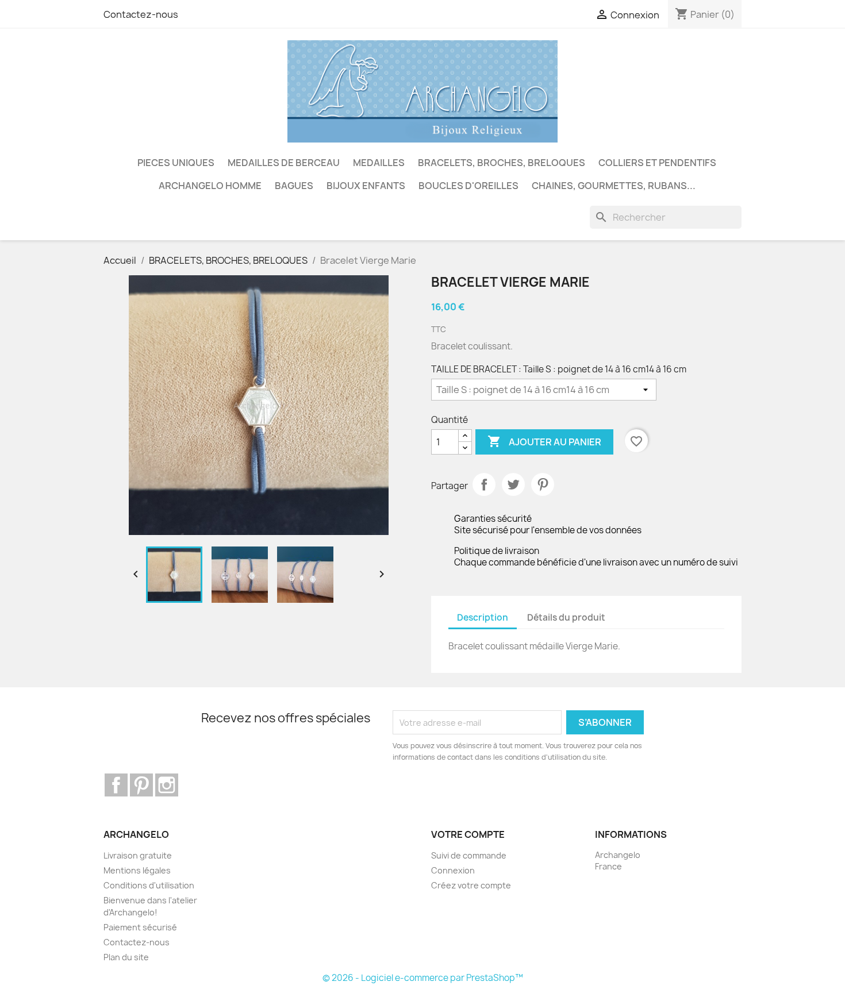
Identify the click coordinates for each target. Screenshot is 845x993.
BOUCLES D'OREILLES (468, 185)
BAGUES (294, 185)
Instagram (166, 784)
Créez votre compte (471, 885)
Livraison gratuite (137, 855)
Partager (484, 484)
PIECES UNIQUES (175, 162)
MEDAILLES (379, 162)
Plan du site (126, 957)
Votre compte (468, 834)
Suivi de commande (468, 855)
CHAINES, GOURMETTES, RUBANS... (614, 185)
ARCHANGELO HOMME (210, 185)
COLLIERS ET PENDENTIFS (657, 162)
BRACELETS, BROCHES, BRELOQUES (501, 162)
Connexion (453, 870)
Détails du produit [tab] (566, 617)
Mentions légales (137, 870)
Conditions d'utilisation (148, 885)
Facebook (116, 784)
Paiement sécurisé (140, 927)
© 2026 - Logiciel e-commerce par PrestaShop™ (422, 978)
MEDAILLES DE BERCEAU (284, 162)
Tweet (513, 484)
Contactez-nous (140, 14)
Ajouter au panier (544, 441)
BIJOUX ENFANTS (366, 185)
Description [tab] (482, 617)
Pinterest (542, 484)
